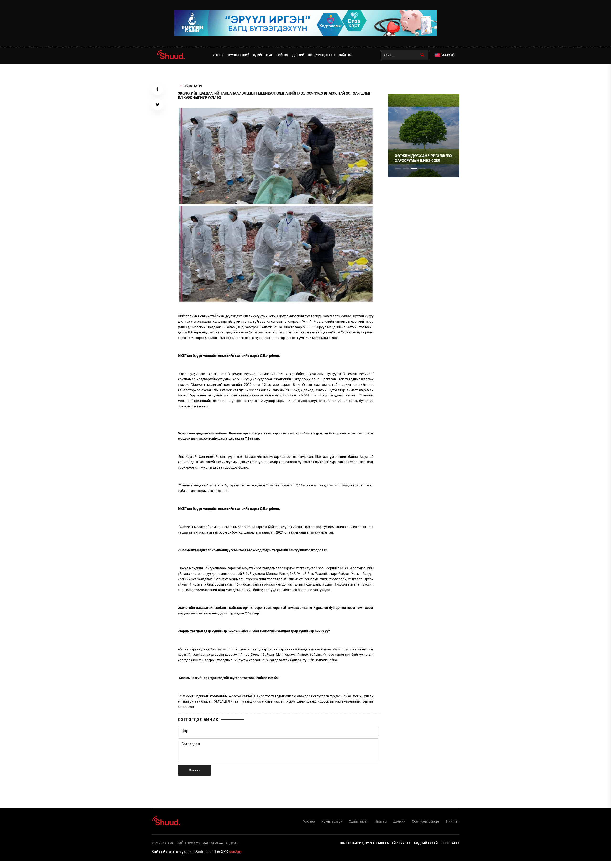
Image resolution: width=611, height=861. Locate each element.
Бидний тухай (426, 843)
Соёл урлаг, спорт (321, 55)
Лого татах (450, 843)
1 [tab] (398, 74)
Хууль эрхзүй (238, 55)
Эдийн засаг (263, 55)
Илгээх (194, 770)
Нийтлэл (345, 55)
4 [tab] (422, 168)
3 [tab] (414, 168)
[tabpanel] (423, 135)
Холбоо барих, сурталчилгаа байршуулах (375, 843)
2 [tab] (406, 168)
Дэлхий (298, 55)
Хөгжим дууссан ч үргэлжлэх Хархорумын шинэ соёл (423, 158)
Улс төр (218, 55)
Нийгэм (283, 55)
